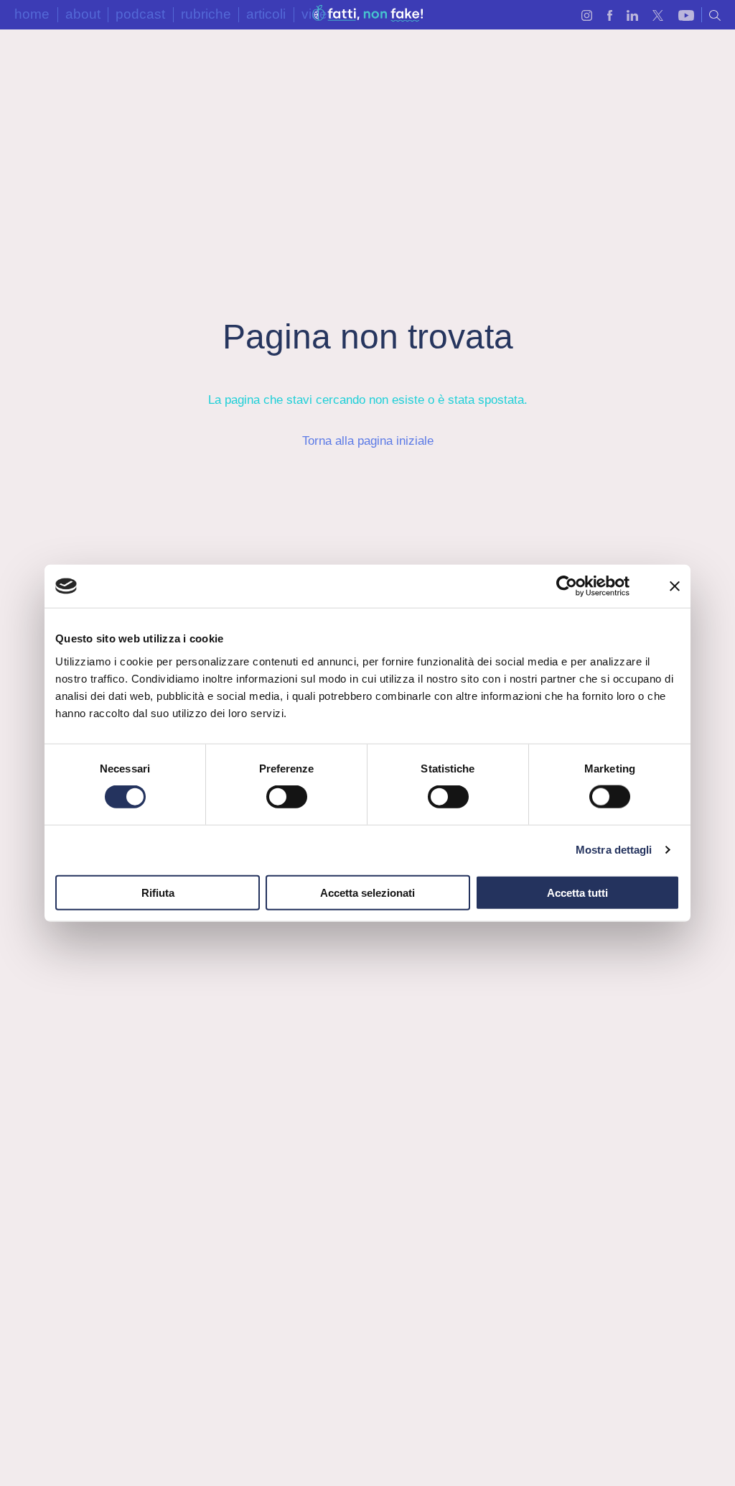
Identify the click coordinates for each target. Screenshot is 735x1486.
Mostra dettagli (614, 850)
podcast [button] (140, 14)
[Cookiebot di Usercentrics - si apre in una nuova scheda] (566, 586)
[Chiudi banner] (675, 586)
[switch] (286, 796)
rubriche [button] (206, 14)
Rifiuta (157, 892)
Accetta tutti (577, 892)
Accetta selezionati (367, 892)
